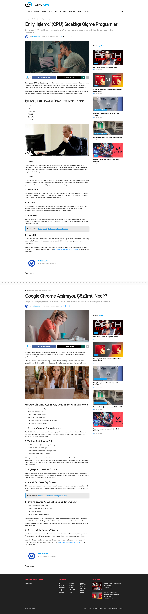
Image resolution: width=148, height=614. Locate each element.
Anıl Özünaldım (36, 36)
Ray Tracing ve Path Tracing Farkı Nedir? (105, 67)
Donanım (61, 585)
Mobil (44, 11)
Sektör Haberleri (83, 583)
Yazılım (56, 36)
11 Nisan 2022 (45, 306)
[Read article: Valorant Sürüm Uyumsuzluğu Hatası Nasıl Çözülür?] (108, 150)
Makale (80, 11)
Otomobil (72, 590)
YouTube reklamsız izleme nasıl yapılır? (69, 542)
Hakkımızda (95, 608)
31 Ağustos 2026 (98, 69)
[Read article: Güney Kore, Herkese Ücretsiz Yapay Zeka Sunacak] (108, 104)
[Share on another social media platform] (87, 77)
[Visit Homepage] (37, 4)
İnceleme (72, 11)
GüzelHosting (28, 583)
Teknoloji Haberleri (101, 109)
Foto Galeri (62, 587)
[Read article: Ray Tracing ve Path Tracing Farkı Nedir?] (108, 57)
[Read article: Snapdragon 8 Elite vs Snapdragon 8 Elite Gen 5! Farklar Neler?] (108, 80)
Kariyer (84, 608)
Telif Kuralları (103, 608)
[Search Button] (122, 11)
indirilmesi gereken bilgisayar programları (66, 249)
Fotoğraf (63, 11)
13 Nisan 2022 (45, 36)
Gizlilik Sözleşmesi (113, 608)
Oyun (50, 11)
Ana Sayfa (27, 19)
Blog (56, 11)
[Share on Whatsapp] (83, 77)
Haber (28, 11)
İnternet (37, 11)
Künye (89, 608)
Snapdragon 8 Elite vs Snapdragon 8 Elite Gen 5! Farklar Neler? (111, 594)
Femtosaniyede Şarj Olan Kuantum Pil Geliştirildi (107, 137)
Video (86, 11)
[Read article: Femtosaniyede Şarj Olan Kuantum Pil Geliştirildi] (108, 128)
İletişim (121, 608)
